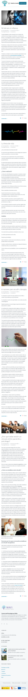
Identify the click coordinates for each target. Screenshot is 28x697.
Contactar (3, 673)
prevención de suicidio (16, 55)
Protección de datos (7, 682)
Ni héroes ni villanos (9, 28)
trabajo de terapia (18, 585)
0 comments (13, 31)
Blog (2, 677)
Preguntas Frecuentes (6, 675)
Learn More (3, 118)
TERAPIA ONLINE (14, 3)
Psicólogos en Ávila (5, 667)
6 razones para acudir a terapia (14, 289)
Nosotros (3, 669)
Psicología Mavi (6, 30)
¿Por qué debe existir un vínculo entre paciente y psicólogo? (11, 438)
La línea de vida (7, 143)
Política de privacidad (16, 682)
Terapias (3, 671)
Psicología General (5, 31)
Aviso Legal (24, 682)
